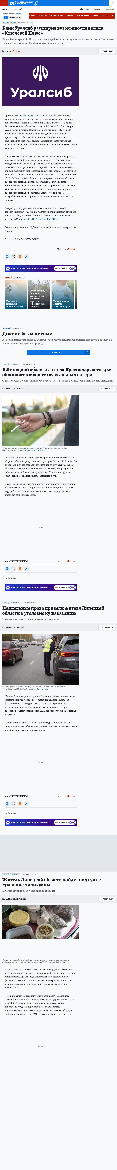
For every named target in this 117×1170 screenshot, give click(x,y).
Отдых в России (83, 16)
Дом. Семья (6, 328)
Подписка (109, 9)
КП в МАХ (70, 16)
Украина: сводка (56, 16)
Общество (13, 22)
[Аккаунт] (113, 3)
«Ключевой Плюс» (31, 115)
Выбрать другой (15, 17)
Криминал (12, 578)
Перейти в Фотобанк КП (33, 450)
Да (5, 17)
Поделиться (108, 51)
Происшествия (15, 364)
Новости (5, 22)
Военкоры (43, 16)
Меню (4, 3)
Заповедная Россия (100, 16)
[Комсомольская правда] (21, 3)
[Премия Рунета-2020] (35, 3)
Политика (13, 1122)
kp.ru (18, 51)
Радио (86, 9)
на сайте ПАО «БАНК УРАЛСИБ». (40, 219)
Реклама (96, 9)
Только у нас (30, 16)
